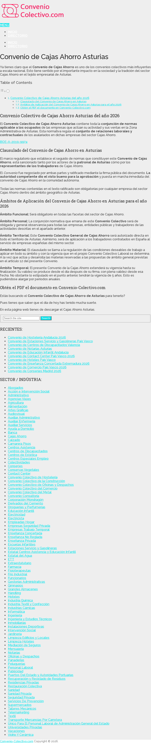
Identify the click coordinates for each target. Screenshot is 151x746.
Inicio (12, 32)
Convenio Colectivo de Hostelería (32, 477)
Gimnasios (15, 585)
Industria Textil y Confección (28, 604)
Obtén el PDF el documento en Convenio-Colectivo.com (55, 107)
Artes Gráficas (18, 410)
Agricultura (16, 403)
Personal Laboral (20, 667)
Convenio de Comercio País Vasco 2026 (37, 367)
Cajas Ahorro (17, 436)
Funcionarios (17, 578)
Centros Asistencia (21, 447)
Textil (12, 716)
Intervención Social (22, 630)
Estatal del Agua (20, 555)
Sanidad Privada (19, 694)
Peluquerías (16, 664)
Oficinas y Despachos (23, 656)
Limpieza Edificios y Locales (28, 638)
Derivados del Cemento (25, 503)
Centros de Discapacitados (28, 451)
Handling (14, 593)
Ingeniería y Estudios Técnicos (30, 619)
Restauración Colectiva (25, 686)
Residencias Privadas (23, 682)
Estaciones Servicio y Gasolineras (32, 548)
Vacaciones (16, 731)
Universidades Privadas (25, 727)
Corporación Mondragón (25, 500)
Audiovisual (16, 414)
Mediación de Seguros (24, 645)
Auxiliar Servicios (20, 425)
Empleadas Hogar (21, 522)
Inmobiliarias (17, 623)
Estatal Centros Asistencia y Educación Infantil (42, 552)
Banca (12, 432)
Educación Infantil (21, 511)
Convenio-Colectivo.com (16, 741)
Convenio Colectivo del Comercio (32, 488)
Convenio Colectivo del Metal (30, 492)
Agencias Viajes (19, 399)
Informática (16, 611)
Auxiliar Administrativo (24, 417)
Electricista (16, 518)
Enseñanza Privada (22, 541)
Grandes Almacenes (23, 589)
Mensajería (16, 649)
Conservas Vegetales (23, 470)
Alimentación (17, 406)
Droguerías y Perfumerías (26, 507)
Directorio (18, 36)
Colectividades (19, 462)
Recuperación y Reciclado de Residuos (36, 679)
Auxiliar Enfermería (21, 421)
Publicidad (15, 671)
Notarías (14, 652)
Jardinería (15, 634)
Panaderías (16, 660)
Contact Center (19, 473)
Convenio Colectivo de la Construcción (36, 481)
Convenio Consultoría (23, 496)
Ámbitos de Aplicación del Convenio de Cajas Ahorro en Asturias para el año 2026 (71, 104)
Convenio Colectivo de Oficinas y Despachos (41, 485)
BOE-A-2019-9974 (14, 142)
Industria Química (20, 600)
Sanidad (14, 690)
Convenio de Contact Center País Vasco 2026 (41, 356)
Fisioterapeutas (19, 570)
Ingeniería (15, 615)
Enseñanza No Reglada (25, 537)
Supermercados (19, 705)
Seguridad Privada (21, 697)
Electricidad (16, 514)
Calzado (14, 440)
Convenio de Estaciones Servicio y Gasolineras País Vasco (50, 341)
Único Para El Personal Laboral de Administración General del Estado (58, 723)
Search (46, 318)
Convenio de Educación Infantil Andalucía (38, 352)
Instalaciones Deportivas (26, 626)
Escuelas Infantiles (21, 544)
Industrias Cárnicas (21, 608)
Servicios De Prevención (26, 701)
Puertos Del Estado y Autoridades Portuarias (40, 675)
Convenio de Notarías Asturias (30, 349)
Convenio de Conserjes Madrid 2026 (34, 371)
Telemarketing (18, 712)
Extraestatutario (19, 563)
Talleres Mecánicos (22, 708)
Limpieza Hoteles (21, 641)
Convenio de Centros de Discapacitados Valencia (44, 345)
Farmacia (14, 567)
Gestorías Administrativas (26, 582)
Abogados (15, 388)
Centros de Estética (22, 455)
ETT (11, 559)
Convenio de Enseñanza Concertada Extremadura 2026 (48, 363)
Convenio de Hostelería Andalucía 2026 (37, 337)
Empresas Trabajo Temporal (29, 529)
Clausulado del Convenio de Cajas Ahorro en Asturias (53, 101)
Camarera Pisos (19, 444)
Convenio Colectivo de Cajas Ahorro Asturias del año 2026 (49, 98)
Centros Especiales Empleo (28, 458)
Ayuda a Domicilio (21, 429)
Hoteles (14, 597)
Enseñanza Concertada (25, 533)
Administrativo (18, 395)
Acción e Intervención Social (28, 391)
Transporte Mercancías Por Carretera (35, 720)
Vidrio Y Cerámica (20, 735)
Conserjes (15, 466)
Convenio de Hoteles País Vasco (32, 360)
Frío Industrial (17, 574)
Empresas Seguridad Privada (29, 526)
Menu (4, 25)
